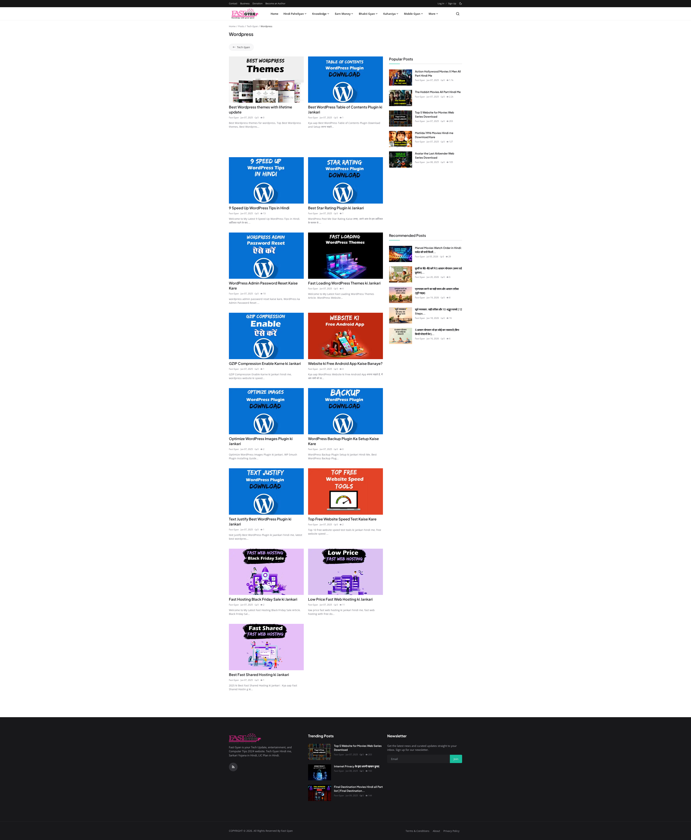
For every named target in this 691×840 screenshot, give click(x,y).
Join (374, 438)
